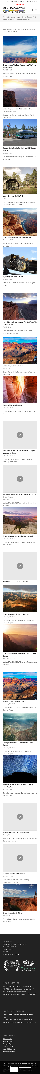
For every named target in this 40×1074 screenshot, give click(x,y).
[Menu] (36, 10)
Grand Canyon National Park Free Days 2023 (17, 109)
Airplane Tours (7, 1044)
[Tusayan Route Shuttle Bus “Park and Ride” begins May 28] (20, 132)
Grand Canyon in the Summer (13, 366)
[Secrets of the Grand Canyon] (20, 389)
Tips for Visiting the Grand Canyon (14, 701)
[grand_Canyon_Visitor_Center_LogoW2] (16, 10)
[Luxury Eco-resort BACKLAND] (20, 180)
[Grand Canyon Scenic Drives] (20, 897)
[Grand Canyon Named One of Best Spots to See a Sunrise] (20, 638)
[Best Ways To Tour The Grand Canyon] (20, 566)
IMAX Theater (7, 1039)
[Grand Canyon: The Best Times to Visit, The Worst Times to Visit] (20, 49)
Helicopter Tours (8, 1046)
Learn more (25, 1070)
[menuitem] (15, 1)
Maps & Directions (9, 1049)
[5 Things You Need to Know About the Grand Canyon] (20, 727)
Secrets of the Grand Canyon (12, 405)
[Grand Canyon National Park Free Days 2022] (20, 221)
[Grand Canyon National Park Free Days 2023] (20, 93)
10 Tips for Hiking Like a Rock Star (14, 873)
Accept (14, 1070)
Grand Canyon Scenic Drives (12, 913)
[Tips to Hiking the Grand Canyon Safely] (20, 817)
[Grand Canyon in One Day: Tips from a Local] (20, 520)
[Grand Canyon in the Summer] (20, 350)
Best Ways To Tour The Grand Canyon (15, 581)
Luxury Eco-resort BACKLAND (13, 196)
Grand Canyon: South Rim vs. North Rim (16, 614)
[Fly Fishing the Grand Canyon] (20, 261)
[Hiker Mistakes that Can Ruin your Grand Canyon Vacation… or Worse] (20, 435)
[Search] (31, 10)
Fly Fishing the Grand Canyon (13, 276)
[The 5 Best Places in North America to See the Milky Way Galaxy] (20, 769)
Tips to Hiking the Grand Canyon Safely (16, 832)
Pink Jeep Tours (8, 1041)
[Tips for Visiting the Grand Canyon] (20, 686)
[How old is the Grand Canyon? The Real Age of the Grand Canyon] (20, 306)
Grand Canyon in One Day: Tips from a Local (18, 536)
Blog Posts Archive (9, 1051)
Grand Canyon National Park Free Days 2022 (17, 237)
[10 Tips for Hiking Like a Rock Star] (20, 858)
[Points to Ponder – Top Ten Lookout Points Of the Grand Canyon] (20, 479)
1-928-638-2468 (20, 5)
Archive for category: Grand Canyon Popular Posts (19, 17)
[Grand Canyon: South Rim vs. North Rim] (20, 598)
